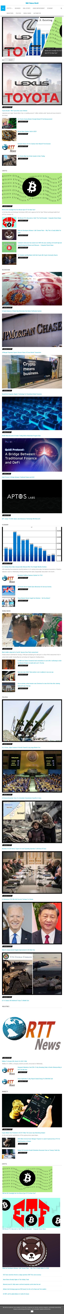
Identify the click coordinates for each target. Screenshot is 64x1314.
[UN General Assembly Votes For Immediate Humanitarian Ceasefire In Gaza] (32, 771)
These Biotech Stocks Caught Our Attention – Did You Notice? (34, 598)
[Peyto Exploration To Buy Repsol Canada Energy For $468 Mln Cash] (8, 1082)
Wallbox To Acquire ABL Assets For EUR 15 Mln (14, 1061)
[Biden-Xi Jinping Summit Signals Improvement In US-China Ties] (32, 923)
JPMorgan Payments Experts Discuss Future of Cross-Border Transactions (21, 352)
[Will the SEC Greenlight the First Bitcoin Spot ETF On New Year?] (32, 188)
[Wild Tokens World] (3, 8)
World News (27, 13)
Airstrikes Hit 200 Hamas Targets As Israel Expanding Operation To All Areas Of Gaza (24, 848)
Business (17, 8)
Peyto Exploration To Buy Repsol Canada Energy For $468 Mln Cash (35, 1079)
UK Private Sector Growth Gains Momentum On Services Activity (34, 587)
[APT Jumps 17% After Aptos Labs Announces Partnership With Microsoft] (32, 496)
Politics (18, 13)
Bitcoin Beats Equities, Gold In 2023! (27, 131)
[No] (62, 1310)
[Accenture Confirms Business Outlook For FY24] (8, 579)
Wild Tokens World (32, 3)
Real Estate (26, 8)
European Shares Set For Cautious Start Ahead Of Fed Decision (34, 144)
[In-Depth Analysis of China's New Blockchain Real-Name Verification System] (32, 288)
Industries (10, 13)
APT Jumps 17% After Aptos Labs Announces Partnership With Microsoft (21, 519)
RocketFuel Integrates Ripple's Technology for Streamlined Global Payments (22, 394)
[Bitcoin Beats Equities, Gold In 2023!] (9, 135)
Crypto (9, 8)
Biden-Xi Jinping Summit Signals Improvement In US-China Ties (18, 950)
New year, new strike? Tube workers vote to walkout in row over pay (35, 672)
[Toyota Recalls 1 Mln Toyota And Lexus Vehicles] (32, 84)
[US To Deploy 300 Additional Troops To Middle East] (32, 973)
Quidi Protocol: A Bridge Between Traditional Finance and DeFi (18, 477)
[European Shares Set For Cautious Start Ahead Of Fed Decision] (9, 148)
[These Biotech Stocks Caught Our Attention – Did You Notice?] (8, 602)
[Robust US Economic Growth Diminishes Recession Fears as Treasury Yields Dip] (8, 1154)
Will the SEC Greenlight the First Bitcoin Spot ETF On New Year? (18, 210)
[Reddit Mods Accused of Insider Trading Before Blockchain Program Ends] (32, 413)
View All (10, 60)
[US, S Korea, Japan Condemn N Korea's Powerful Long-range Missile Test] (32, 720)
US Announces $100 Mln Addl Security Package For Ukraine (17, 899)
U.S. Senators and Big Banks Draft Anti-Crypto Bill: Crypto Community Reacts (38, 255)
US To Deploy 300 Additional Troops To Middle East (15, 1000)
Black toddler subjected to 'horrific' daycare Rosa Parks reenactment (20, 652)
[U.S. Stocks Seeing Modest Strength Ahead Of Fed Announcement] (9, 123)
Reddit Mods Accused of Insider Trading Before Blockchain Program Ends (21, 435)
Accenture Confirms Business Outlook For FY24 (30, 575)
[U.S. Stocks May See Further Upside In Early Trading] (9, 160)
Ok (32, 1311)
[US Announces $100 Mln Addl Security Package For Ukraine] (32, 872)
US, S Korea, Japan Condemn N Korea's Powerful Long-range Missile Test (21, 747)
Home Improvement (39, 8)
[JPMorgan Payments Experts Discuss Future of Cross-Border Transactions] (32, 330)
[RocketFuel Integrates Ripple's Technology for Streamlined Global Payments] (32, 371)
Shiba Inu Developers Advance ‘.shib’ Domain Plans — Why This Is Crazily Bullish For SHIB (25, 1268)
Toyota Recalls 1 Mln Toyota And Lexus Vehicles (14, 110)
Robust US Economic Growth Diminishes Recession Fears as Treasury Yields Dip (39, 1150)
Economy (50, 8)
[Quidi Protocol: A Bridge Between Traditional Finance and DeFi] (32, 455)
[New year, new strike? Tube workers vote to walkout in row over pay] (8, 676)
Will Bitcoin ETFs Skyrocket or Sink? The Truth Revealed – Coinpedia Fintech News (39, 218)
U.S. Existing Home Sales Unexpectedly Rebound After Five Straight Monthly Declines (40, 50)
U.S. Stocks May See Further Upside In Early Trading (31, 156)
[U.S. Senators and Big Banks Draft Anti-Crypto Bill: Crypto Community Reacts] (9, 259)
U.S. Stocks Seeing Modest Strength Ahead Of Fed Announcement (35, 119)
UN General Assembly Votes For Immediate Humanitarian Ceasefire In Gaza (21, 798)
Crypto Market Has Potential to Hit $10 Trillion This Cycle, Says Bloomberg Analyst (23, 1133)
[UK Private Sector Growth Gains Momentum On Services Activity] (8, 590)
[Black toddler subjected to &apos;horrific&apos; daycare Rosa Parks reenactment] (32, 630)
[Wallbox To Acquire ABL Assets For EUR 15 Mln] (32, 1032)
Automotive (37, 13)
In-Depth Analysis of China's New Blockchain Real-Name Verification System (22, 311)
